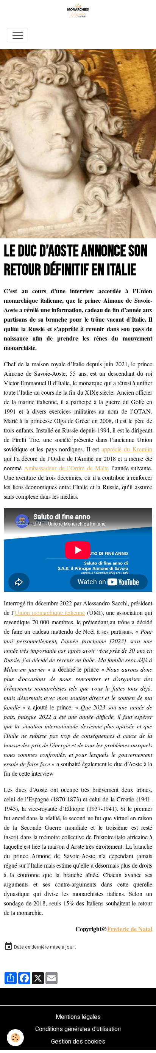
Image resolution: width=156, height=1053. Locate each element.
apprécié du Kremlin (126, 449)
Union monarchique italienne (50, 612)
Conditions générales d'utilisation (78, 1029)
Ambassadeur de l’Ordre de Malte (66, 468)
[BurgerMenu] (17, 35)
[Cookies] (15, 1037)
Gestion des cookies (78, 1041)
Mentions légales (78, 1016)
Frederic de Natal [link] (129, 928)
